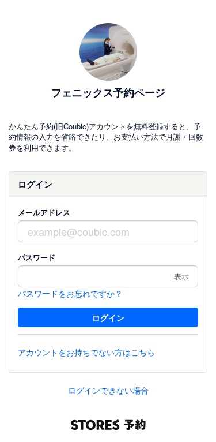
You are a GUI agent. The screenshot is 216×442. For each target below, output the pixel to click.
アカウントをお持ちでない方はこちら (86, 352)
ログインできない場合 (108, 390)
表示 (181, 276)
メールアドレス (44, 212)
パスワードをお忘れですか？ (70, 293)
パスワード (36, 257)
